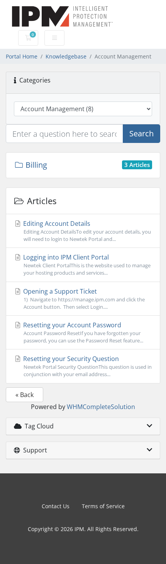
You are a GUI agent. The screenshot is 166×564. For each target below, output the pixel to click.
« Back (24, 394)
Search (141, 133)
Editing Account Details (86, 230)
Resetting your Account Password (82, 332)
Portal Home (21, 56)
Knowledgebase (66, 56)
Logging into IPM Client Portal (86, 264)
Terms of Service (103, 506)
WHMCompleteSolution (101, 406)
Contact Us (55, 506)
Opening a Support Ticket (83, 298)
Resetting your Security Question (87, 366)
